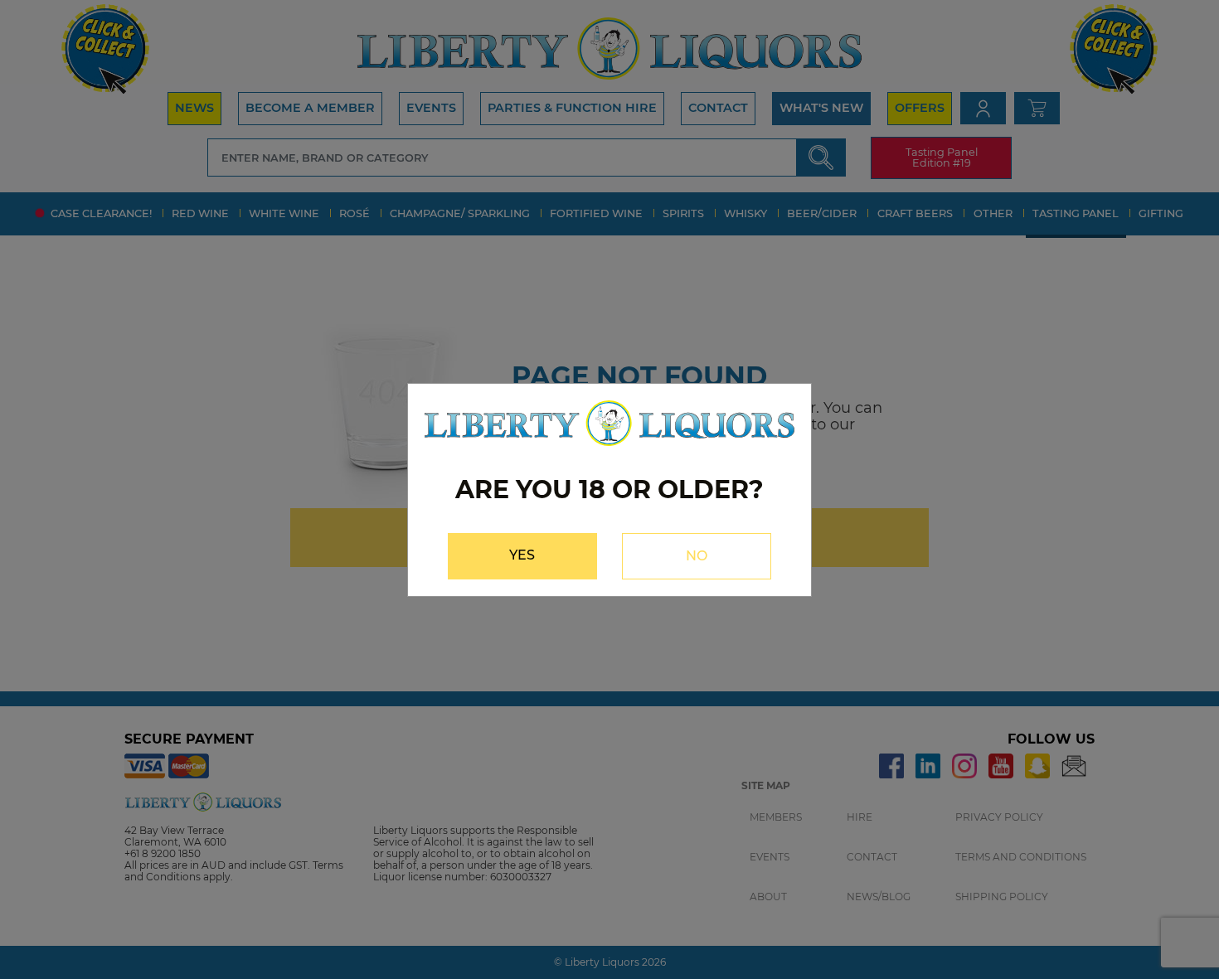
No (696, 556)
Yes (522, 555)
